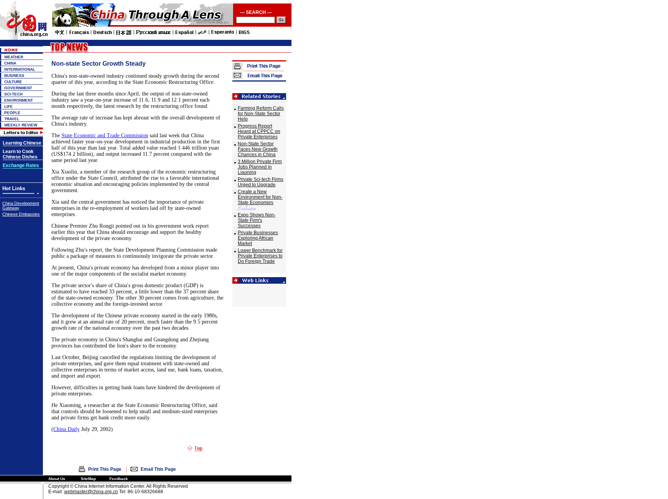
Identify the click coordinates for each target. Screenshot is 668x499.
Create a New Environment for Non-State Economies (260, 197)
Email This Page (158, 469)
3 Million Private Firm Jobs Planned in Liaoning (260, 167)
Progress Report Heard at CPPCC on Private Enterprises (259, 131)
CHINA (10, 63)
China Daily (66, 429)
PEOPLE (12, 113)
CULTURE (13, 82)
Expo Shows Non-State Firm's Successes (257, 220)
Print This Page (104, 469)
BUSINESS (14, 75)
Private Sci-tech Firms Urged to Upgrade (260, 182)
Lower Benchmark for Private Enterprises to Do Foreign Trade (260, 256)
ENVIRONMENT (18, 100)
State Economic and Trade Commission (104, 135)
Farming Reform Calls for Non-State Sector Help (261, 114)
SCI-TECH (13, 94)
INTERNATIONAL (19, 69)
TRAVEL (11, 119)
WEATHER (13, 57)
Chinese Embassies (21, 214)
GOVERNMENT (18, 88)
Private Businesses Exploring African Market (258, 238)
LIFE (8, 106)
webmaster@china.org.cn (91, 491)
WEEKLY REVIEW (20, 125)
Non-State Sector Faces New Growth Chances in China (258, 149)
